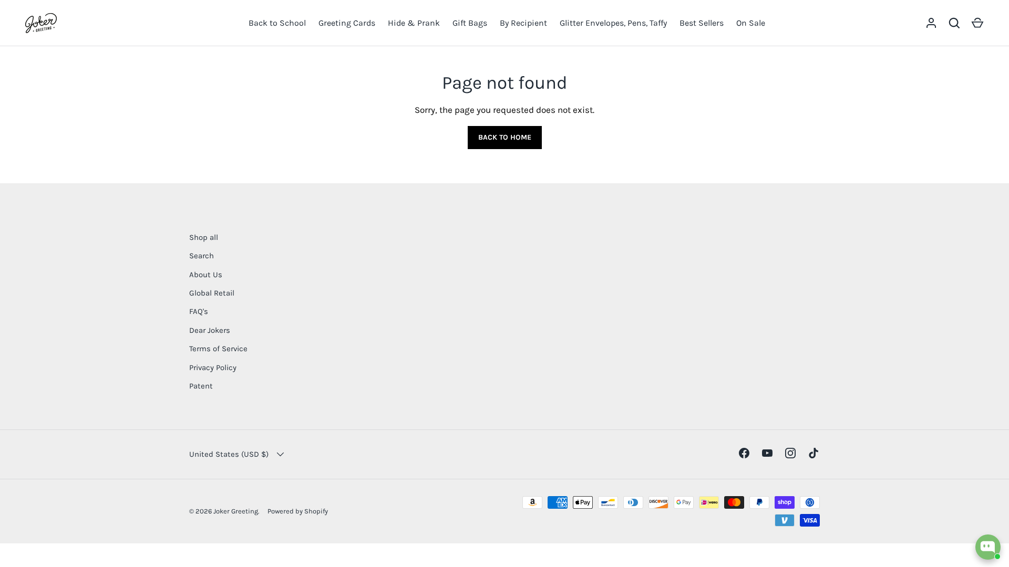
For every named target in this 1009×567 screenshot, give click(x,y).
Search (201, 255)
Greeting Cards (346, 23)
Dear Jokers (209, 330)
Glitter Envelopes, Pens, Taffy (613, 23)
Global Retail (211, 293)
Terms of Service (218, 348)
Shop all (203, 237)
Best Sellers (701, 23)
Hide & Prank (414, 23)
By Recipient (523, 23)
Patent (201, 386)
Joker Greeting (235, 511)
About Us (205, 274)
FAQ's (198, 311)
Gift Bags (469, 23)
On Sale (750, 23)
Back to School (277, 23)
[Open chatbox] (988, 547)
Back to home (504, 137)
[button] (977, 23)
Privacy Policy (212, 367)
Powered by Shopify (297, 511)
